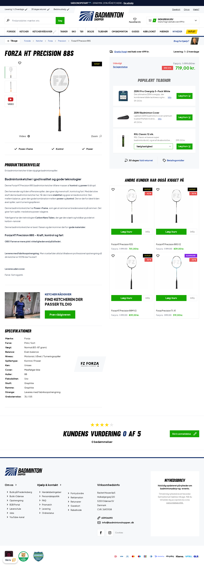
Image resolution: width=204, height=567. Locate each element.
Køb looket (149, 31)
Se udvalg (128, 3)
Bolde (90, 31)
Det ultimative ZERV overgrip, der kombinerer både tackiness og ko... (152, 95)
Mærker (164, 31)
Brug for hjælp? (181, 41)
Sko (74, 31)
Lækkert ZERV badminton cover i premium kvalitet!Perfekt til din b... (153, 117)
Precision (62, 41)
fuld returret (146, 160)
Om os (187, 9)
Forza (50, 41)
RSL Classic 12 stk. (144, 134)
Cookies (119, 532)
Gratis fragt (120, 51)
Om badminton (120, 31)
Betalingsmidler (175, 160)
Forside (11, 31)
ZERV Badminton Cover (146, 112)
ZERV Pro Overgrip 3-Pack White (152, 91)
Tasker (64, 31)
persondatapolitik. (175, 503)
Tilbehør (103, 31)
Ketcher (24, 31)
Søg (60, 20)
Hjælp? (196, 9)
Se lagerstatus (120, 66)
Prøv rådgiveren (60, 314)
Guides (135, 31)
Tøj (81, 31)
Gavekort (176, 9)
